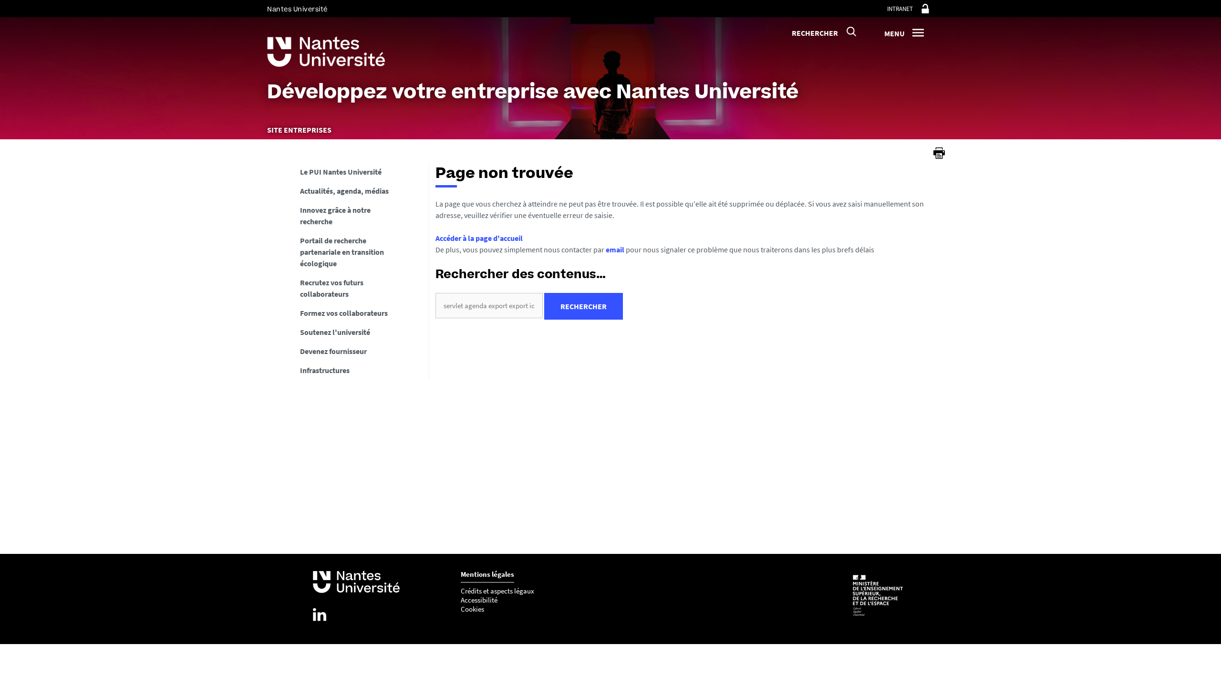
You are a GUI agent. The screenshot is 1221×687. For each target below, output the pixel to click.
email (615, 249)
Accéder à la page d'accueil (479, 238)
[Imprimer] (939, 153)
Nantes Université (297, 9)
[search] (489, 305)
